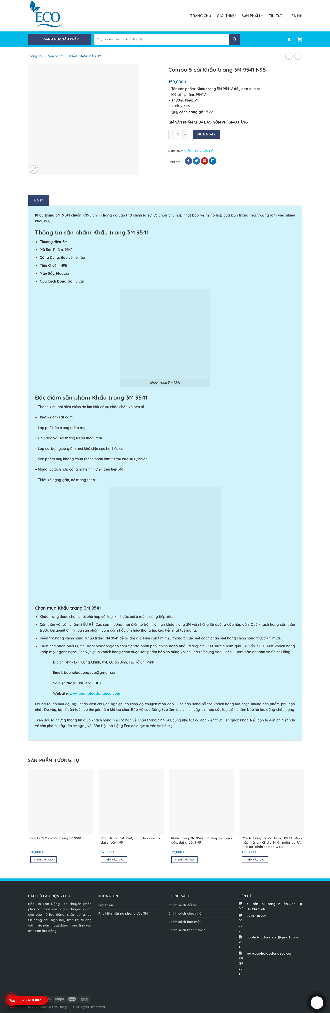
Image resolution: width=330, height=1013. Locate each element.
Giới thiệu (226, 15)
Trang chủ (200, 15)
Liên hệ (295, 15)
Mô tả (38, 200)
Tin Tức (276, 15)
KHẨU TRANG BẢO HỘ (85, 56)
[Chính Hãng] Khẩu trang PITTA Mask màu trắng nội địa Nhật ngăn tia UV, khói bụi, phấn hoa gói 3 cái (272, 842)
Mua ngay (206, 134)
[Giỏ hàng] (299, 39)
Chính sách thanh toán (186, 930)
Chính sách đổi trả (182, 905)
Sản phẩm (251, 15)
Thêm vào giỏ (43, 859)
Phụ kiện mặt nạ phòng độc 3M (123, 913)
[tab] (38, 200)
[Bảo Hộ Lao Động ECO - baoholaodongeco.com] (49, 15)
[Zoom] (34, 169)
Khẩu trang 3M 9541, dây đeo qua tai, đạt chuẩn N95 (131, 840)
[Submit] (234, 39)
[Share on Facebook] (188, 161)
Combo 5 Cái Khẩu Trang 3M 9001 (55, 838)
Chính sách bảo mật (184, 922)
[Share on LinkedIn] (212, 161)
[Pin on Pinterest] (204, 161)
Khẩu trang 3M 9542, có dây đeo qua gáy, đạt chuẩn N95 (201, 840)
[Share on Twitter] (196, 161)
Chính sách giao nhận (185, 913)
